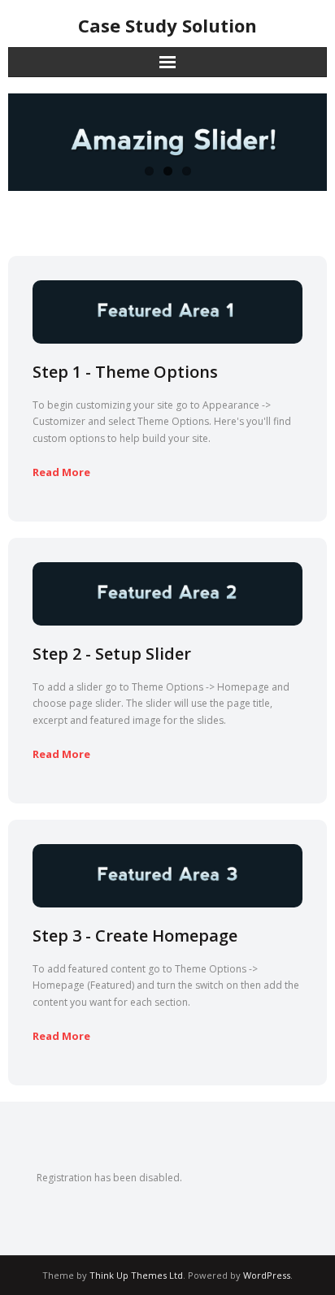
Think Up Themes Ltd (136, 1275)
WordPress (266, 1275)
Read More (61, 472)
